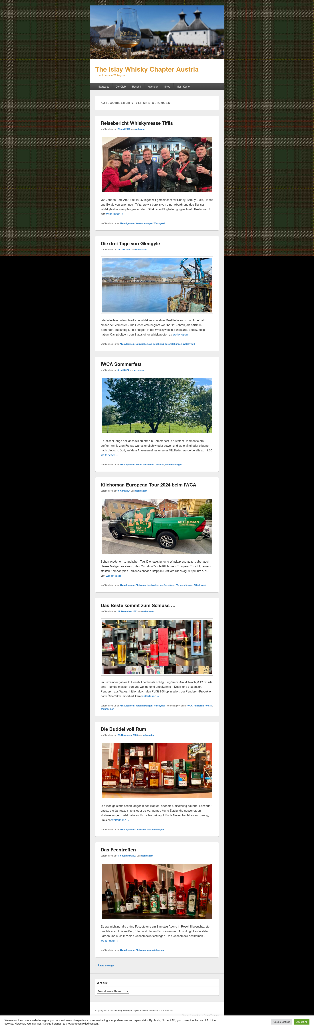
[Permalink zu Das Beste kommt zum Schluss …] (157, 677)
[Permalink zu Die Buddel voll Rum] (157, 801)
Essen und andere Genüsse (150, 464)
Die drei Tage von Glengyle (130, 243)
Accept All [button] (301, 1021)
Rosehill (136, 86)
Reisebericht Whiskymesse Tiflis (137, 123)
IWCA (190, 705)
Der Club (121, 86)
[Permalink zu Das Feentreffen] (157, 922)
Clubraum (141, 585)
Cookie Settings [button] (281, 1021)
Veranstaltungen (144, 223)
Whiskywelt (159, 223)
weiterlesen (114, 214)
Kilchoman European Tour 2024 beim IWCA (148, 484)
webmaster (141, 249)
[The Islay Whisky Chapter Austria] (157, 58)
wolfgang (139, 129)
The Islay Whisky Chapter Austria (147, 69)
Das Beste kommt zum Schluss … (138, 605)
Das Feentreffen (118, 849)
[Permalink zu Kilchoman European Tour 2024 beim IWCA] (157, 557)
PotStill (208, 705)
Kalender (153, 86)
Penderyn (199, 705)
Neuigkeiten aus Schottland (150, 344)
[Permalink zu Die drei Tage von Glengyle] (157, 315)
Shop (167, 86)
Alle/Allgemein (127, 223)
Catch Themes (211, 1015)
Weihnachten (107, 708)
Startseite (103, 86)
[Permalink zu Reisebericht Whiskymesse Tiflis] (157, 195)
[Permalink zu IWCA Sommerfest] (157, 436)
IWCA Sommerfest (121, 364)
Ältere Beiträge (104, 965)
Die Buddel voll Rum (123, 729)
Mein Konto (183, 86)
